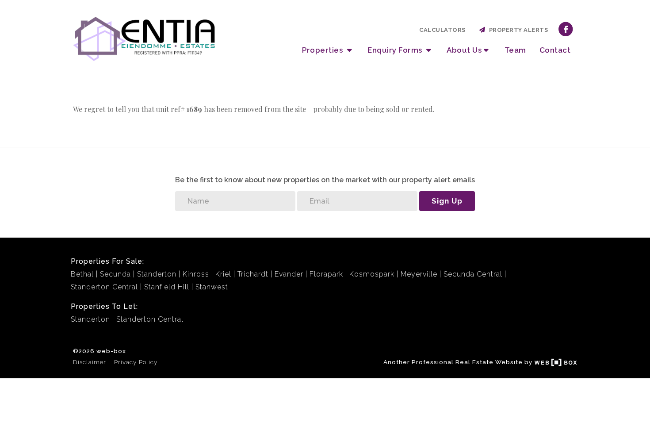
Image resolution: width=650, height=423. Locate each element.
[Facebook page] (565, 28)
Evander (289, 274)
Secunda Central (473, 274)
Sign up (447, 200)
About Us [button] (464, 50)
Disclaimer (89, 361)
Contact (555, 50)
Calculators (442, 30)
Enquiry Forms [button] (395, 50)
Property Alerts (517, 30)
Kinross (196, 274)
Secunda (115, 274)
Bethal (82, 274)
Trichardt (252, 274)
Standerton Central (104, 287)
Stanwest (211, 287)
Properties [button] (323, 50)
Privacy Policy (135, 361)
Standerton (156, 274)
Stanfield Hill (166, 287)
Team (515, 50)
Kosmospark (371, 274)
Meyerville (419, 274)
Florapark (326, 274)
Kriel (223, 274)
